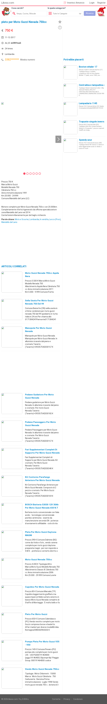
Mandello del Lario (9, 222)
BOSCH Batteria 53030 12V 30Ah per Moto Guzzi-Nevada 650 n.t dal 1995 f (42, 507)
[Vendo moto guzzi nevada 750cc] (11, 678)
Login (91, 2)
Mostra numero (27, 59)
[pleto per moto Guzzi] (11, 623)
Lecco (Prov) (55, 219)
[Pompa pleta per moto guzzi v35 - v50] (11, 650)
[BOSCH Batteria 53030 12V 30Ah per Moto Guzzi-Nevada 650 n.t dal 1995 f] (11, 513)
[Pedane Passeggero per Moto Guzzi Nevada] (11, 431)
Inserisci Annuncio (75, 2)
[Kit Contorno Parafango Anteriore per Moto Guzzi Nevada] (11, 486)
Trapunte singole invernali (92, 121)
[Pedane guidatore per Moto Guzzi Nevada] (11, 403)
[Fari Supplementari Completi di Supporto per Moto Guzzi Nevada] (11, 458)
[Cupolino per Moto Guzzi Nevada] (11, 596)
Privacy (67, 699)
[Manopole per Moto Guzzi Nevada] (11, 337)
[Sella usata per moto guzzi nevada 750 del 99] (11, 309)
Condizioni (77, 699)
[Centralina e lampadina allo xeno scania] (70, 90)
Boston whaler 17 (88, 66)
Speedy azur (85, 140)
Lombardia (34, 219)
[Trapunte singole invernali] (70, 127)
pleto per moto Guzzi (36, 614)
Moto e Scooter (22, 219)
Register (101, 2)
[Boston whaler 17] (70, 72)
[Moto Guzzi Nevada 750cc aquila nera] (11, 282)
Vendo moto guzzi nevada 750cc (42, 669)
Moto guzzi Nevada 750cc (38, 559)
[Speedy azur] (70, 145)
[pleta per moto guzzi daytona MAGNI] (11, 541)
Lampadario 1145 (88, 103)
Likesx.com (7, 2)
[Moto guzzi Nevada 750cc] (11, 568)
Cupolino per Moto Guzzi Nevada (42, 587)
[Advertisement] (22, 81)
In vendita (44, 219)
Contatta (56, 699)
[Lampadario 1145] (70, 109)
